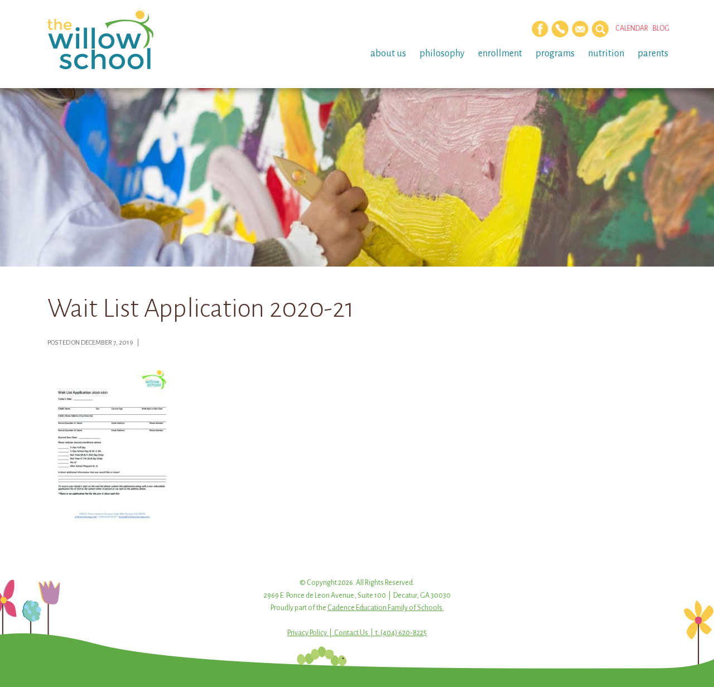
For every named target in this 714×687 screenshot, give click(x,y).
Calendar (631, 28)
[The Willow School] (118, 39)
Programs (555, 54)
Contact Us (351, 633)
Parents (653, 54)
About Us (388, 54)
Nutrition (606, 54)
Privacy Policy (307, 633)
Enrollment (500, 54)
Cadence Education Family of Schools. (385, 608)
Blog (661, 28)
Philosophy (442, 54)
